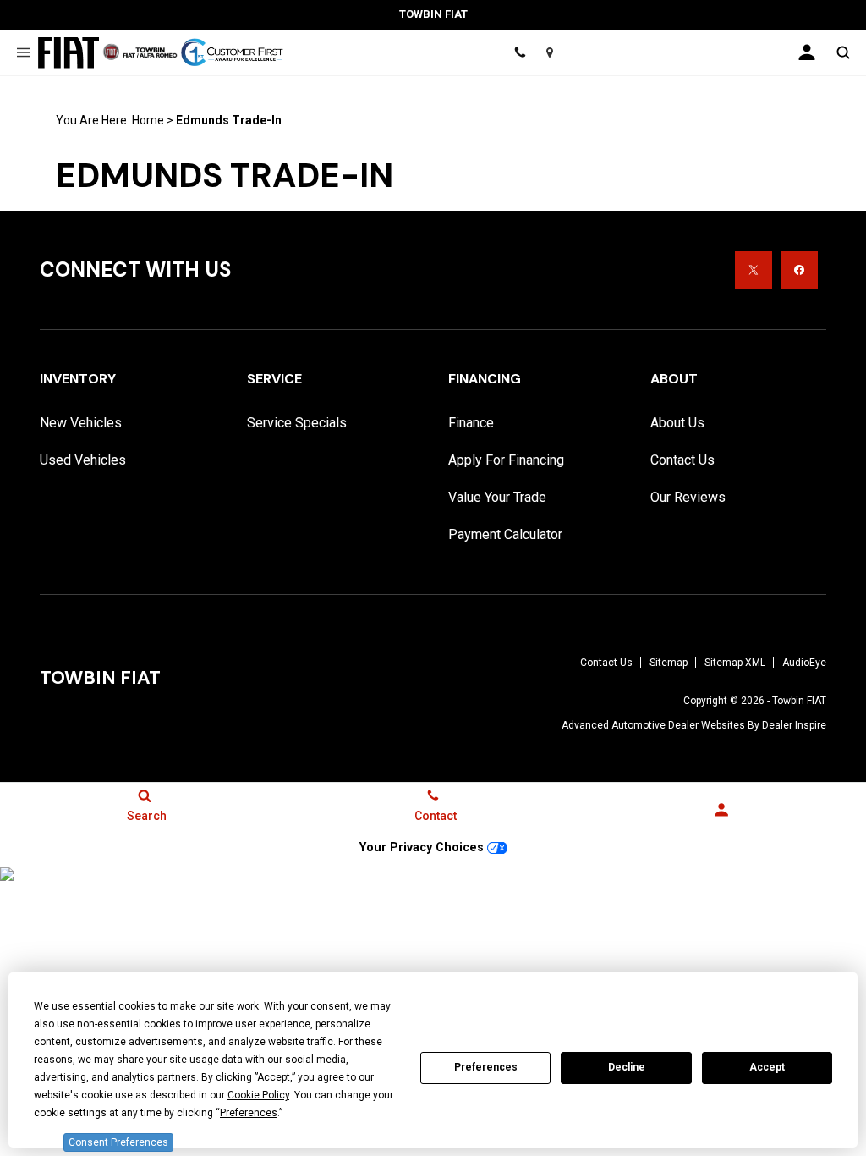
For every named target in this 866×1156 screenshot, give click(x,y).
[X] (753, 270)
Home (148, 120)
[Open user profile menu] (807, 52)
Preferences (486, 1067)
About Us (677, 423)
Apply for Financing (506, 460)
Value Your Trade (497, 497)
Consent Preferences (118, 1142)
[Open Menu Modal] (23, 52)
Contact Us (682, 460)
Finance (471, 423)
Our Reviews (688, 497)
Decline (626, 1067)
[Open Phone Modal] (519, 52)
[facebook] (799, 270)
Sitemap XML (734, 663)
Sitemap (669, 663)
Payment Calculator (505, 534)
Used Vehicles (83, 460)
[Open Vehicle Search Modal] (843, 52)
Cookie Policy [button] (258, 1095)
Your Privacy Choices (423, 847)
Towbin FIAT (799, 701)
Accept (767, 1067)
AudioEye (804, 663)
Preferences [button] (248, 1113)
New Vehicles (81, 423)
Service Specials (297, 423)
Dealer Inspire (794, 725)
